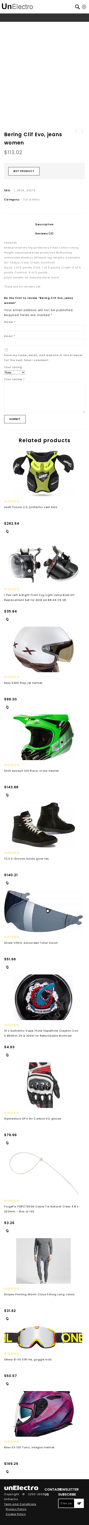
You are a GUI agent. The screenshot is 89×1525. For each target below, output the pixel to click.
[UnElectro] (17, 5)
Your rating (13, 367)
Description (44, 224)
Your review (14, 379)
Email (9, 336)
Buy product (23, 171)
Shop (23, 25)
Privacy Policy (16, 1509)
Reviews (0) (44, 233)
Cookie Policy (16, 1514)
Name (10, 322)
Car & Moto (38, 25)
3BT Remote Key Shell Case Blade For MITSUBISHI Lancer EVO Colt (81, 131)
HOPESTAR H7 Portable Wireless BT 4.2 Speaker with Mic (76, 131)
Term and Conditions (20, 1504)
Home (11, 25)
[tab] (44, 224)
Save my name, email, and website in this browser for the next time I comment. (43, 357)
